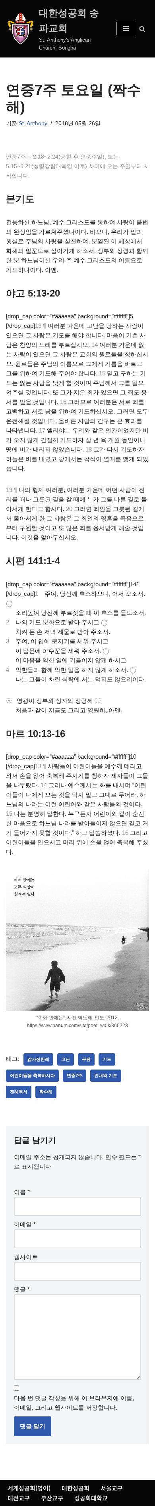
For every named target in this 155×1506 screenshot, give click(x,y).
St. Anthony (33, 123)
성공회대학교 (91, 1498)
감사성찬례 (38, 1059)
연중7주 (74, 1075)
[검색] (142, 29)
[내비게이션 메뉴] (125, 28)
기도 (107, 1059)
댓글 (22, 1289)
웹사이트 (26, 1256)
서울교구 (112, 1488)
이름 (22, 1191)
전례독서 (18, 1091)
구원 (86, 1059)
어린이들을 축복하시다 (32, 1075)
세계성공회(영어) (29, 1488)
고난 (65, 1059)
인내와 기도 (105, 1075)
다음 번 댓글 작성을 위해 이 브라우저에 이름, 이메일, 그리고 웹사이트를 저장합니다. (74, 1403)
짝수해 (45, 1091)
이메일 (25, 1224)
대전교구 (19, 1498)
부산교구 (52, 1498)
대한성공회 (75, 1488)
